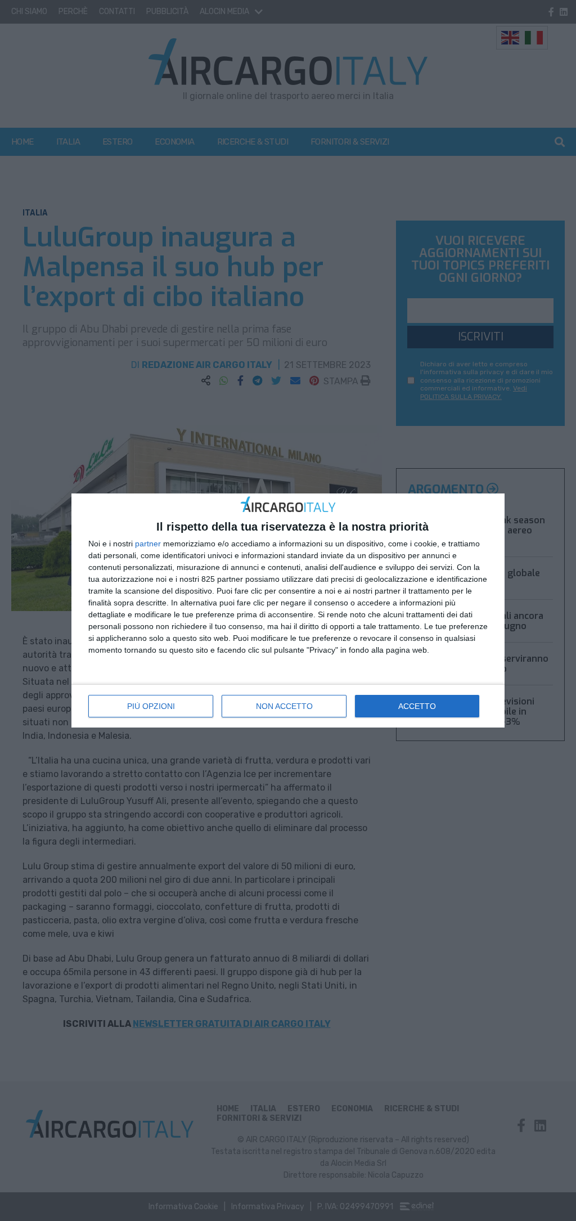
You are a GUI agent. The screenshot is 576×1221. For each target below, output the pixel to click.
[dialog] (288, 610)
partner (148, 543)
